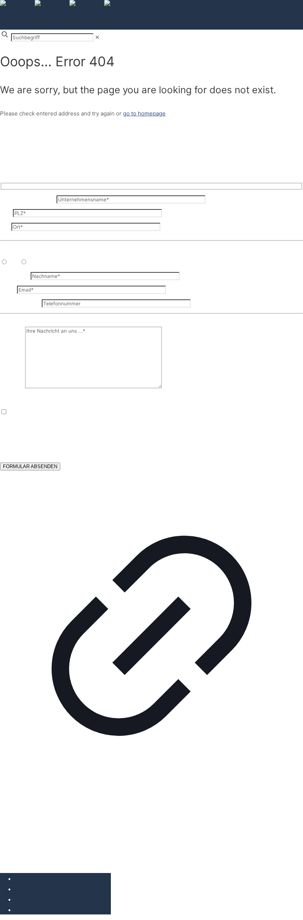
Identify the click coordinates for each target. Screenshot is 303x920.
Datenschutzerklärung (156, 446)
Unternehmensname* (28, 199)
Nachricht (12, 386)
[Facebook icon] (16, 879)
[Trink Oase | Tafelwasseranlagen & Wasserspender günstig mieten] (69, 15)
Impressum (15, 817)
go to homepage (144, 113)
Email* (8, 289)
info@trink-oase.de (181, 439)
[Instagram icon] (16, 889)
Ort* (5, 226)
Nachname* (15, 275)
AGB (87, 817)
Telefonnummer (21, 303)
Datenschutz (55, 817)
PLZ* (6, 212)
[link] (97, 37)
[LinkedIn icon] (16, 899)
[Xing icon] (16, 910)
